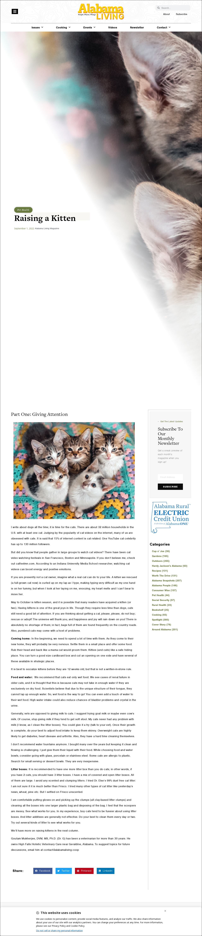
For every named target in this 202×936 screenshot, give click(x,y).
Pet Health (23, 209)
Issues (36, 27)
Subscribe (181, 14)
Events (87, 27)
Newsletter (137, 27)
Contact (162, 27)
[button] (42, 871)
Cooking (61, 27)
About (166, 14)
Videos (112, 27)
